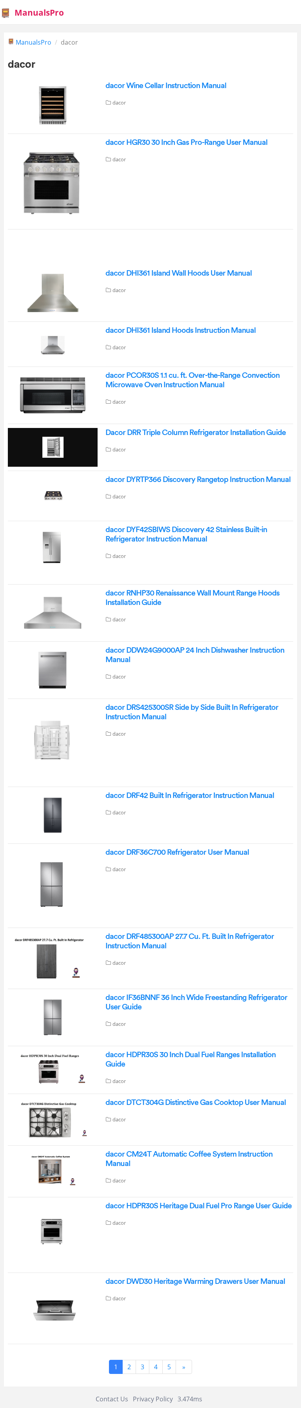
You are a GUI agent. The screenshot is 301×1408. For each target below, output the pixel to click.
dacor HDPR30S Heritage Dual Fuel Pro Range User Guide (198, 1206)
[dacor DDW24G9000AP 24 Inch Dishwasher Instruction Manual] (53, 669)
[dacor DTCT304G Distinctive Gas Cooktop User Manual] (53, 1119)
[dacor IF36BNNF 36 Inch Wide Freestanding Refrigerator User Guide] (53, 1017)
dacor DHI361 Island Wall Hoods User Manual (178, 273)
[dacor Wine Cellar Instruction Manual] (53, 105)
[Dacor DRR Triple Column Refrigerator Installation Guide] (53, 446)
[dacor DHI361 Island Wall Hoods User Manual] (53, 292)
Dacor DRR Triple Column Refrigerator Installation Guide (195, 433)
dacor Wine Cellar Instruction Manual (165, 86)
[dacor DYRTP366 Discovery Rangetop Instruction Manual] (53, 495)
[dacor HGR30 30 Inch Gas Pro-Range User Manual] (53, 181)
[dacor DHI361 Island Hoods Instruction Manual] (53, 343)
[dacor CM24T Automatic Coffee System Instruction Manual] (53, 1170)
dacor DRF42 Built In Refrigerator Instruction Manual (189, 796)
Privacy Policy (153, 1399)
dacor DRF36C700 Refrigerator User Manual (177, 852)
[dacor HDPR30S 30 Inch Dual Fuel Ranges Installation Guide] (53, 1069)
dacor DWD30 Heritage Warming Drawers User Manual (195, 1281)
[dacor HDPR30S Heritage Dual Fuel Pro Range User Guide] (53, 1234)
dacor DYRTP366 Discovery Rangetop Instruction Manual (197, 480)
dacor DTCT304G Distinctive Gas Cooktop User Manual (195, 1103)
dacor (119, 102)
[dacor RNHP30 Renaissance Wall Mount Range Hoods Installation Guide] (53, 612)
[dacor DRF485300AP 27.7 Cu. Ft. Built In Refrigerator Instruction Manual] (53, 957)
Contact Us (112, 1399)
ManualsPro (39, 12)
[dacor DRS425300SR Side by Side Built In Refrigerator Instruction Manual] (53, 742)
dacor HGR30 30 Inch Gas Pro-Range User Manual (186, 142)
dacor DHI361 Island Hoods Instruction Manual (180, 330)
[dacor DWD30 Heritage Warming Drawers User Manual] (53, 1307)
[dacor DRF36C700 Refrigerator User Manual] (53, 885)
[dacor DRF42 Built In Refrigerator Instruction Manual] (53, 814)
